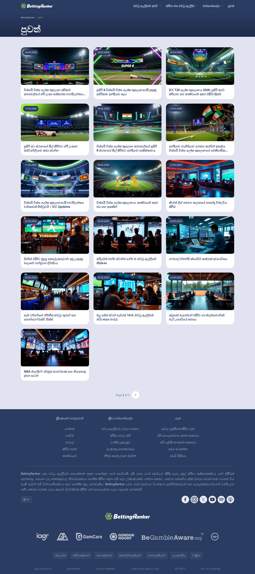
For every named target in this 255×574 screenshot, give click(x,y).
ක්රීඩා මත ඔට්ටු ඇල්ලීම (180, 6)
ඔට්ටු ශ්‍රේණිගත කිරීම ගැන (178, 429)
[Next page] (135, 395)
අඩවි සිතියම (178, 456)
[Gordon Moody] (122, 536)
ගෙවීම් (69, 435)
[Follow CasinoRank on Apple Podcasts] (230, 499)
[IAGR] (43, 536)
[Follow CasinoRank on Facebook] (185, 499)
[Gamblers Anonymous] (63, 536)
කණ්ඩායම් (70, 456)
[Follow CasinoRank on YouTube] (212, 499)
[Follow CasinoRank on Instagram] (194, 499)
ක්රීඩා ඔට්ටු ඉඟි (120, 435)
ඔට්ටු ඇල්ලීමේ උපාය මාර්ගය (120, 429)
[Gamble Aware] (173, 536)
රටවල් (69, 442)
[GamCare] (89, 536)
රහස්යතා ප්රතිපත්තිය (105, 568)
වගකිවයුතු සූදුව (120, 442)
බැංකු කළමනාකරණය (120, 449)
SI (24, 499)
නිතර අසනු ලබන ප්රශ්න (120, 456)
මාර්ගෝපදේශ (211, 6)
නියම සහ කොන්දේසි (210, 568)
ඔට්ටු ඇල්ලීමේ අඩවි (145, 6)
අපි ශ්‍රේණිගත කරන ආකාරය (178, 442)
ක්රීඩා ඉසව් (69, 449)
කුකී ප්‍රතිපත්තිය (73, 568)
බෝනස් (70, 429)
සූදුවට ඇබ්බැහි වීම (43, 568)
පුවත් (231, 6)
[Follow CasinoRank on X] (203, 499)
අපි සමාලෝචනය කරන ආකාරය (178, 435)
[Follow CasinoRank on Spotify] (221, 499)
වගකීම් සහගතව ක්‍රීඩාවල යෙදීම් (145, 568)
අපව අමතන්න (178, 449)
